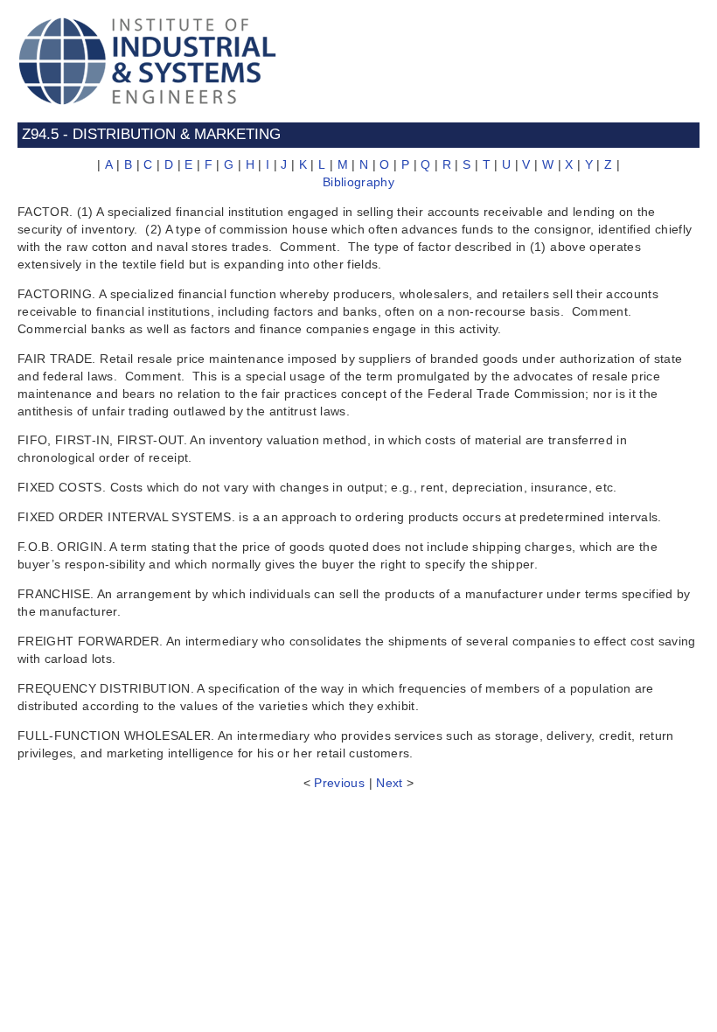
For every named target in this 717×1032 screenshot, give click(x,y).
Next (389, 783)
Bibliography (358, 182)
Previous (339, 783)
